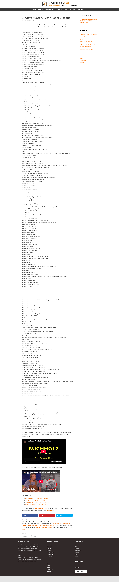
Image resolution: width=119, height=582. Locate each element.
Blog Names (82, 64)
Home (23, 14)
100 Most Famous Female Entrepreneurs (27, 564)
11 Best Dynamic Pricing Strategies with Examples (29, 559)
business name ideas (40, 508)
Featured (72, 9)
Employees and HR (51, 554)
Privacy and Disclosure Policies (56, 577)
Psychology (49, 571)
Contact (80, 9)
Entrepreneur (50, 556)
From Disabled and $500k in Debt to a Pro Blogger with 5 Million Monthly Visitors (88, 21)
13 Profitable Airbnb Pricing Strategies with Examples (30, 544)
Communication (83, 60)
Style (76, 554)
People (48, 567)
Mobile (48, 565)
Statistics (82, 62)
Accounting (49, 544)
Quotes (77, 544)
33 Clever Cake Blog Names (29, 535)
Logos (48, 563)
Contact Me (67, 577)
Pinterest (77, 563)
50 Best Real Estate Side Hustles (26, 563)
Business (49, 550)
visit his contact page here (44, 527)
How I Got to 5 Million (61, 9)
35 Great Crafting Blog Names (29, 536)
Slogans (27, 14)
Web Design (78, 558)
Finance (48, 559)
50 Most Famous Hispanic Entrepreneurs (27, 548)
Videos (76, 556)
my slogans (50, 510)
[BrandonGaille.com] (59, 4)
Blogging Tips (50, 548)
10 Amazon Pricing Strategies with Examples (28, 546)
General (48, 561)
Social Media (78, 550)
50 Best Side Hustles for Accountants (27, 561)
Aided (23, 529)
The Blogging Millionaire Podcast (43, 9)
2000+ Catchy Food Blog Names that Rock (28, 557)
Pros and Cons (83, 66)
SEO (76, 546)
